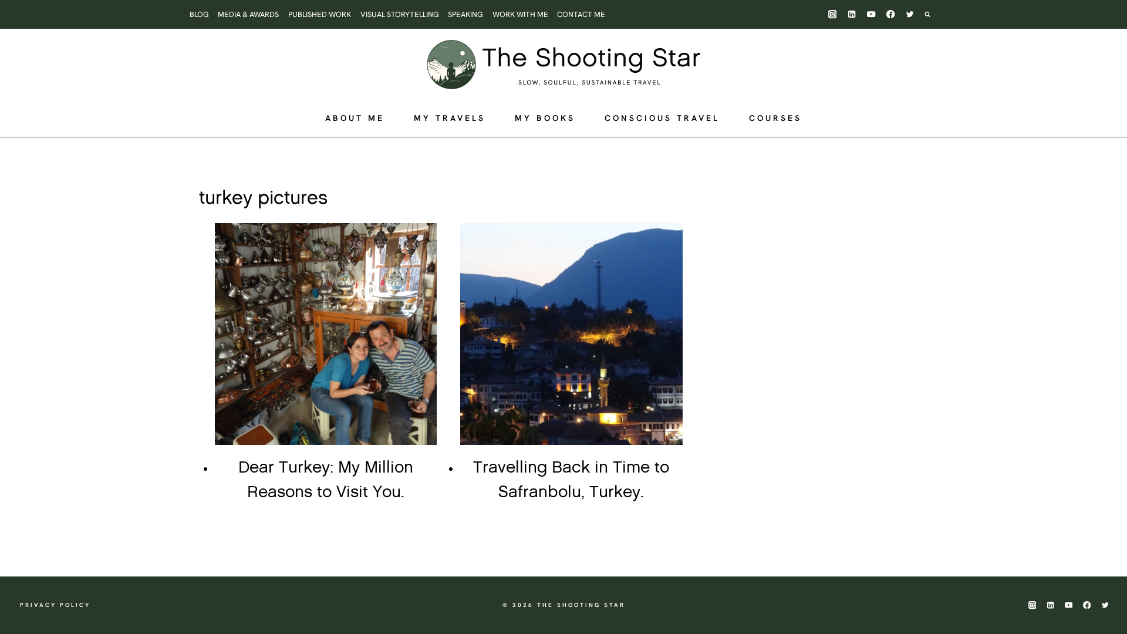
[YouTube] (871, 14)
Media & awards (248, 14)
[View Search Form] (933, 14)
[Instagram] (832, 14)
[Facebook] (890, 14)
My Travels (449, 118)
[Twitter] (910, 14)
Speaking (465, 14)
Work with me (520, 14)
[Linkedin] (852, 14)
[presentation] (326, 334)
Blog (199, 14)
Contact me (581, 14)
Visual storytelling (399, 14)
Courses (775, 118)
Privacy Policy (55, 605)
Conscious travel (662, 118)
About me (354, 118)
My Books (545, 118)
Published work (319, 14)
